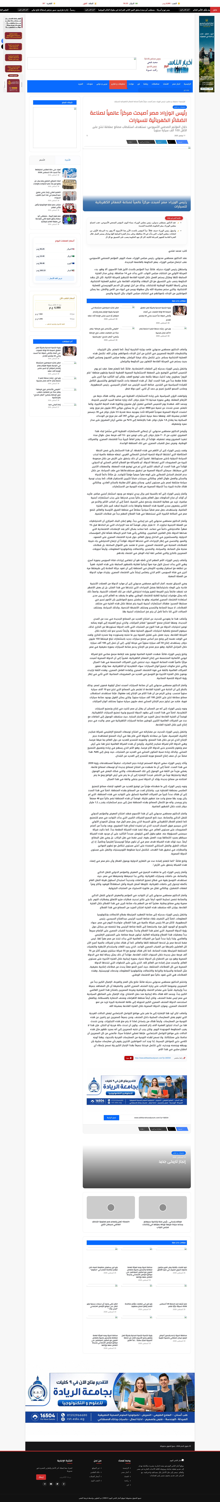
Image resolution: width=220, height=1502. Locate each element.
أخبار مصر (125, 1472)
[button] (81, 63)
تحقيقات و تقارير (118, 84)
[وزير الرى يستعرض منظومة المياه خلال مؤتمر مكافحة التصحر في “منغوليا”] (102, 1256)
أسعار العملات (94, 1476)
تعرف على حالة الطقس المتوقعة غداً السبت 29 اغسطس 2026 (48, 171)
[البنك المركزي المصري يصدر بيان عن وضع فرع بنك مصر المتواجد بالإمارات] (70, 184)
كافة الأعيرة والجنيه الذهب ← (55, 324)
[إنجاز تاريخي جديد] (70, 408)
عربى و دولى (101, 84)
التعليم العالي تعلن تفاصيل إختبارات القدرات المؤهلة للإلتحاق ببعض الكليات (85, 10)
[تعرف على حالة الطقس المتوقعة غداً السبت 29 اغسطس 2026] (70, 173)
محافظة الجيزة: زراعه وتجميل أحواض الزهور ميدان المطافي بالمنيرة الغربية (173, 1337)
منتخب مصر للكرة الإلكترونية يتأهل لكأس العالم (48, 206)
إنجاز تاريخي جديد (172, 1161)
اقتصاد (166, 84)
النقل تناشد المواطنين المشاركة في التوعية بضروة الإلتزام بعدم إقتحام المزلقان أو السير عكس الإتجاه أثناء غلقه (103, 312)
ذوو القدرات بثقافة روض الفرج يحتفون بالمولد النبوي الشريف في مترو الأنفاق (172, 1268)
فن (138, 84)
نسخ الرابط (111, 1117)
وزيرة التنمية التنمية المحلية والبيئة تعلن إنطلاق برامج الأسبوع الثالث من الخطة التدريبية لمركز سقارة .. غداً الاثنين (137, 1338)
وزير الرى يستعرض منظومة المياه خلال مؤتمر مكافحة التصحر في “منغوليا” (103, 1268)
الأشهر (42, 160)
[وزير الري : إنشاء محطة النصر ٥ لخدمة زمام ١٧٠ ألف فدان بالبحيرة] (180, 331)
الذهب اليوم (95, 1481)
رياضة (145, 84)
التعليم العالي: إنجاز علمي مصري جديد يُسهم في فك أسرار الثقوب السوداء (48, 195)
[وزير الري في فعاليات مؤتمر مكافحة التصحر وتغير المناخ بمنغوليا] (136, 1293)
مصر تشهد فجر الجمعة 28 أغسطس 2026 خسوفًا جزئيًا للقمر (173, 1305)
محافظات (155, 84)
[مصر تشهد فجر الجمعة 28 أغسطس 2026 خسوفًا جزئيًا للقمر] (171, 1293)
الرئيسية (187, 84)
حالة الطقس (95, 1472)
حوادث (131, 84)
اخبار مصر (176, 84)
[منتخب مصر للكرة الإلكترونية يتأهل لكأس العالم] (70, 208)
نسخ (127, 1058)
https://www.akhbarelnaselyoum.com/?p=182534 (153, 1058)
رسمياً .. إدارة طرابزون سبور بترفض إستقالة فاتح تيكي (160, 10)
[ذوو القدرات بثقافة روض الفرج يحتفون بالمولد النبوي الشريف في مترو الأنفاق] (171, 1256)
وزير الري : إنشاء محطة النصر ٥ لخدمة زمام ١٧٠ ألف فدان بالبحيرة (48, 379)
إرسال (41, 1477)
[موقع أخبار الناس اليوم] (167, 65)
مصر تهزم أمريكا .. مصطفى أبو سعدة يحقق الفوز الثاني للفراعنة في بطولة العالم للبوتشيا (48, 218)
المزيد (80, 84)
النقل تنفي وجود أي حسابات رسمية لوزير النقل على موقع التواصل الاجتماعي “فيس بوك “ (102, 1306)
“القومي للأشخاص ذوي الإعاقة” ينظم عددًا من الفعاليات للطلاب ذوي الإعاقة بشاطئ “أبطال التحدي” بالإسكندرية (104, 333)
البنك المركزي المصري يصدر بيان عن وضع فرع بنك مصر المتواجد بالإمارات (47, 182)
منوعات (90, 84)
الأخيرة (68, 160)
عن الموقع (96, 1468)
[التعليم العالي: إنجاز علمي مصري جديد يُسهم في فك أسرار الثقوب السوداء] (70, 195)
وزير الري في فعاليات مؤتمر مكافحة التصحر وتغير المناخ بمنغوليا (138, 1305)
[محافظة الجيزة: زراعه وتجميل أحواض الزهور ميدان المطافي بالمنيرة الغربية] (171, 1324)
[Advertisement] (110, 32)
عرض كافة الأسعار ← (54, 278)
